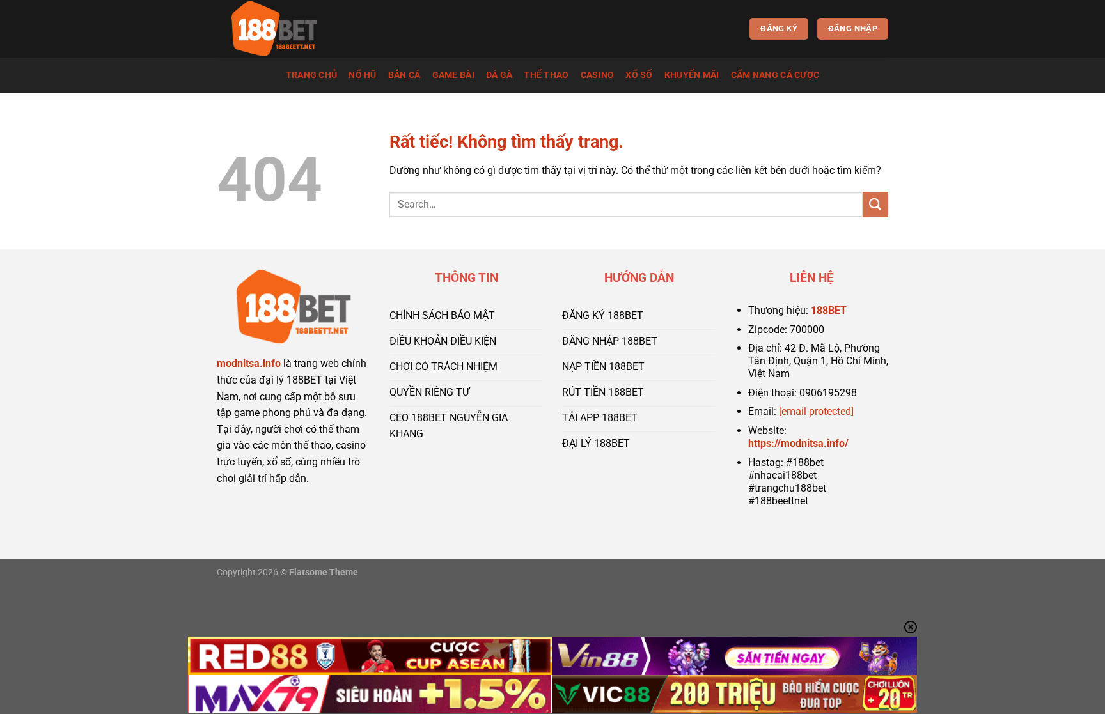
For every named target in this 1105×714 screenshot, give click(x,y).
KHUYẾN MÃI (691, 75)
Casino (598, 75)
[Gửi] (875, 204)
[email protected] (816, 411)
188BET (829, 310)
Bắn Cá (404, 75)
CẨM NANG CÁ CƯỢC (775, 75)
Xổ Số (638, 75)
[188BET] (281, 29)
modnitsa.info (249, 363)
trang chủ (312, 75)
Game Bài (453, 75)
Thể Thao (546, 75)
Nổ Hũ (362, 75)
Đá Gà (499, 75)
